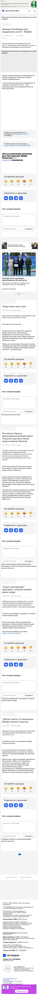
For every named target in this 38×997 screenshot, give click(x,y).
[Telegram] (16, 198)
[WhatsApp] (21, 198)
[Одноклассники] (11, 198)
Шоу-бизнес (6, 24)
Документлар (12, 877)
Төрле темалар (25, 877)
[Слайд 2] (16, 293)
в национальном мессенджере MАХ (17, 144)
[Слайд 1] (14, 293)
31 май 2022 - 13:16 (7, 445)
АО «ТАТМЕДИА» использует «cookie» (12, 981)
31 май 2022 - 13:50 (7, 35)
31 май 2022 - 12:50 (7, 725)
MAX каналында (9, 159)
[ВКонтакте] (6, 198)
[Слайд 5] (23, 293)
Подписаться (21, 991)
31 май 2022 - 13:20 (7, 310)
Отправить (29, 229)
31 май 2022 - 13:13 (7, 595)
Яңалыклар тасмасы (9, 301)
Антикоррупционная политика (10, 979)
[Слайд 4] (21, 293)
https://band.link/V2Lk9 (11, 633)
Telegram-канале (21, 134)
